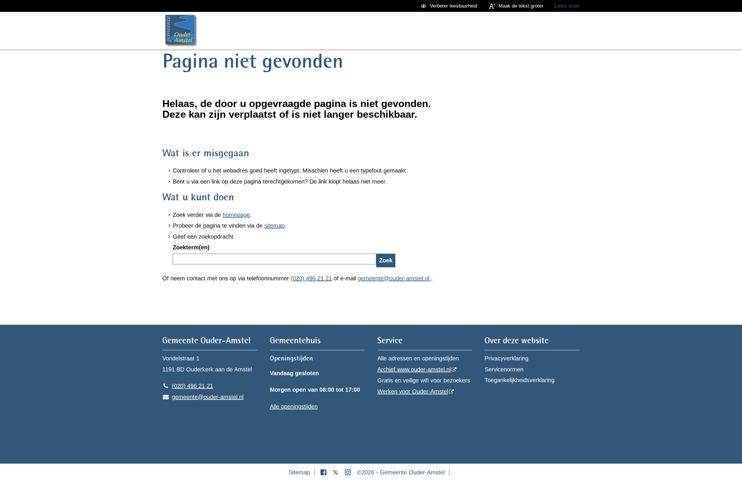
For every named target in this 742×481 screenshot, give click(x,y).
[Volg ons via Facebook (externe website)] (324, 472)
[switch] (450, 6)
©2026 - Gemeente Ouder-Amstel (401, 472)
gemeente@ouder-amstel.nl (394, 278)
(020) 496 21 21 (311, 278)
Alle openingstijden (294, 406)
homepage (236, 215)
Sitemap (299, 472)
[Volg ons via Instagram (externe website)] (348, 472)
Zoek (385, 260)
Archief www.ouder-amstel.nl (414, 369)
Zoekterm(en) (191, 247)
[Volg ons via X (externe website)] (336, 472)
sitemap (274, 225)
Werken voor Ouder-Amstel (412, 391)
